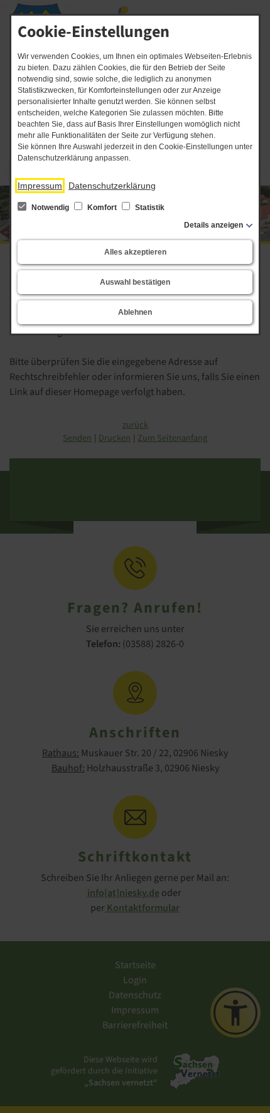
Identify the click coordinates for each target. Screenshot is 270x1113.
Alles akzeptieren (135, 252)
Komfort (102, 207)
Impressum (40, 186)
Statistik (149, 207)
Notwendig (50, 207)
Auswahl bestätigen (135, 282)
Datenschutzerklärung (112, 186)
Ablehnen (135, 312)
